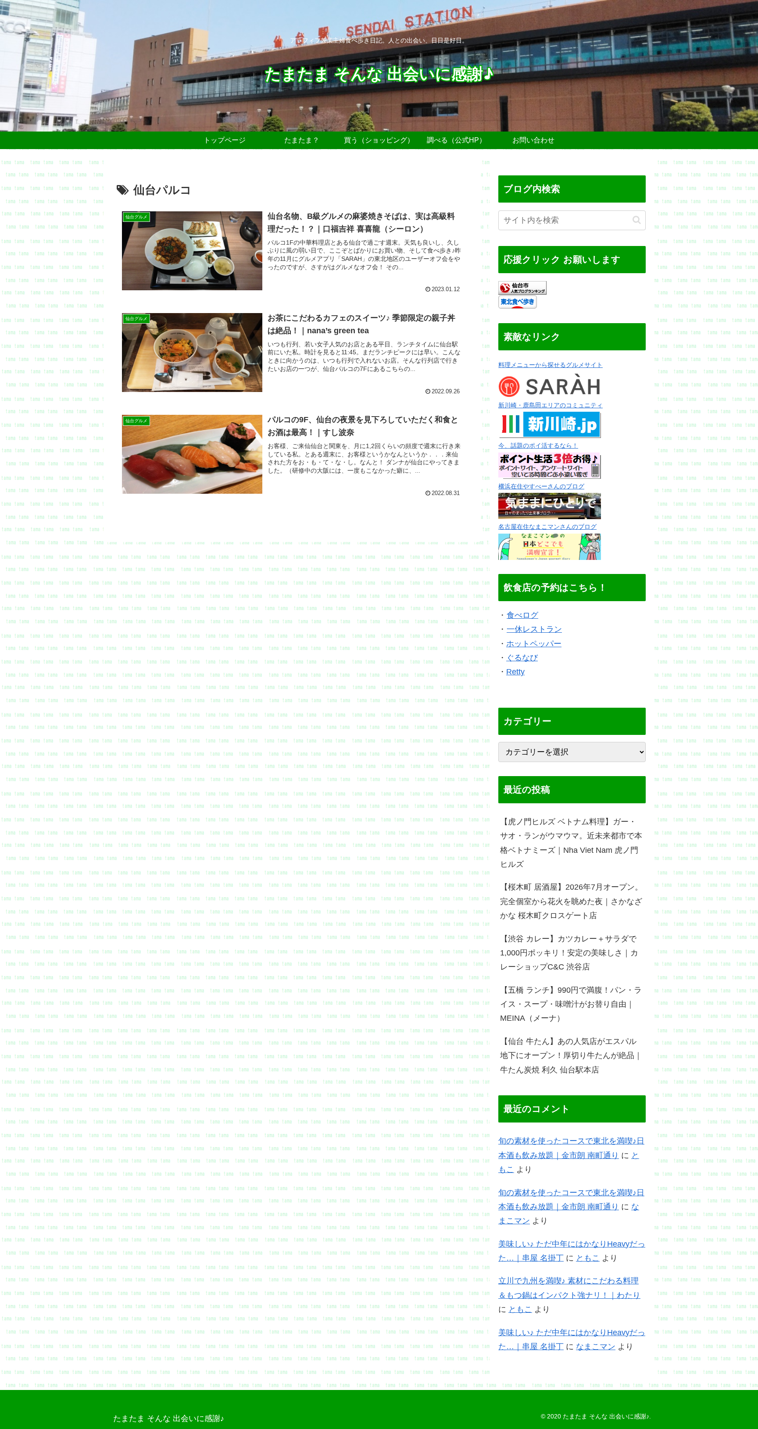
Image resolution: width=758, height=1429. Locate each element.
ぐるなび (522, 657)
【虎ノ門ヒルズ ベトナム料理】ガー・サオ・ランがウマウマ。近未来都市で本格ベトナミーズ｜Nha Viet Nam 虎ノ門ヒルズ (571, 843)
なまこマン (595, 1346)
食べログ (522, 615)
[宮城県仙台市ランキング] (522, 287)
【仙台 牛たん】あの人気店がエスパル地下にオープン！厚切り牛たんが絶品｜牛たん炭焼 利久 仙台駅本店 (571, 1055)
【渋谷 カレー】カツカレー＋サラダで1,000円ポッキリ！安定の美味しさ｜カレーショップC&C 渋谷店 (569, 953)
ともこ (588, 1258)
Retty (515, 671)
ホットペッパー (533, 643)
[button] (636, 220)
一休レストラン (534, 629)
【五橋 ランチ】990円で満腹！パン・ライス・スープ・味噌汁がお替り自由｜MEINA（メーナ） (571, 1004)
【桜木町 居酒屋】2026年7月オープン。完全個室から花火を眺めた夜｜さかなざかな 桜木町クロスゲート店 (571, 901)
